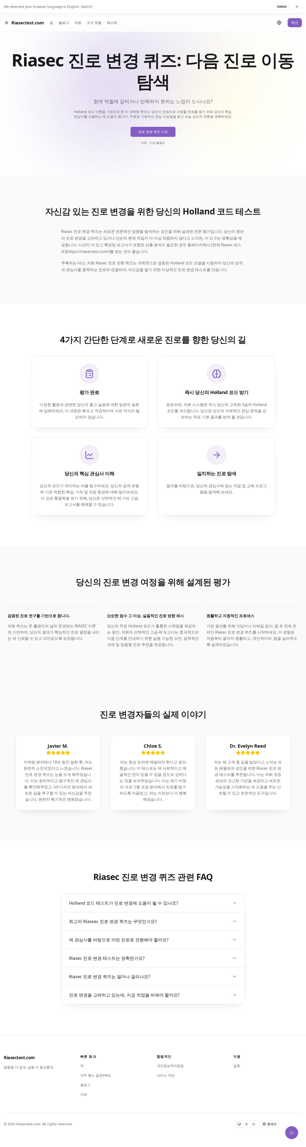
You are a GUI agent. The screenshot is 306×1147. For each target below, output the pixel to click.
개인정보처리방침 (170, 1065)
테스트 (112, 22)
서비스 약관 (166, 1075)
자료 (78, 22)
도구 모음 (94, 22)
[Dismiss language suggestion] (297, 6)
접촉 (236, 1065)
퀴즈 (294, 22)
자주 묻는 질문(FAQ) (95, 1075)
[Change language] (279, 22)
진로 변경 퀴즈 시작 (153, 131)
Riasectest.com (19, 1057)
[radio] (239, 1124)
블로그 (64, 22)
